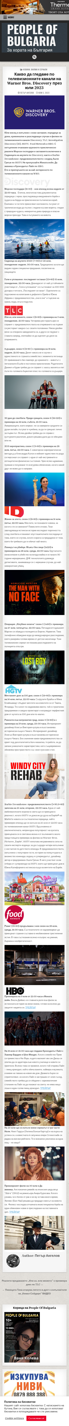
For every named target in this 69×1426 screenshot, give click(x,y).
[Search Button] (34, 57)
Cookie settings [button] (14, 1418)
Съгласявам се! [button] (36, 1418)
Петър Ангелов (27, 93)
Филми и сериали (39, 69)
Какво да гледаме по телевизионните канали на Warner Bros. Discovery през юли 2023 (34, 81)
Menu (11, 17)
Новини (26, 69)
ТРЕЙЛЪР (30, 1007)
